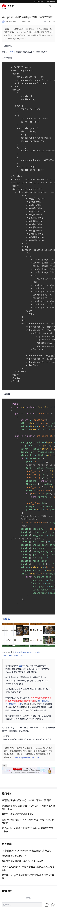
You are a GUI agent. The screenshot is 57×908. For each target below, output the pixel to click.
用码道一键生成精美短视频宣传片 (18, 814)
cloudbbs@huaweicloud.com (26, 757)
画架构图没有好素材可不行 (14, 856)
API (4, 765)
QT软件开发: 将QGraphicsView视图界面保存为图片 (26, 850)
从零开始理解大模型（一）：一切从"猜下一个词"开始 (26, 800)
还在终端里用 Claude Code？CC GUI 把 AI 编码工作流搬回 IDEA (28, 807)
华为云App (51, 2)
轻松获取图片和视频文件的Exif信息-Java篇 (22, 861)
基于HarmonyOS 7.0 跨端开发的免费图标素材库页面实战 (28, 877)
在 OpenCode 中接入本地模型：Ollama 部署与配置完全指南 (27, 830)
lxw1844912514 (11, 22)
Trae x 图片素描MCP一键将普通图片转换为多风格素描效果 (28, 868)
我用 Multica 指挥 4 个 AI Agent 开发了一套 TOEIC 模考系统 (28, 821)
